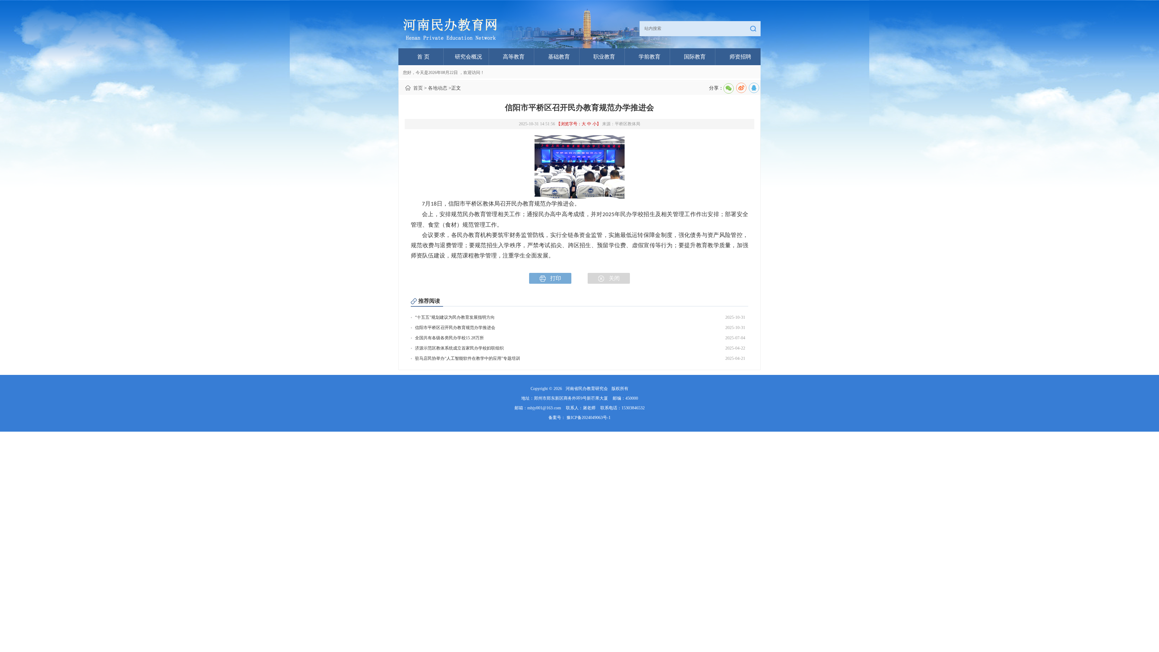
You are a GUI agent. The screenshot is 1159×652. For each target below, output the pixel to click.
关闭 (614, 278)
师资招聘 (740, 57)
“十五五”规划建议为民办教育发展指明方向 (455, 317)
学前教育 (649, 57)
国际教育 (695, 57)
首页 (418, 88)
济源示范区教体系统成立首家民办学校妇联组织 (459, 348)
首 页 (423, 57)
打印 (555, 278)
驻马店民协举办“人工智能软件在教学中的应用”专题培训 (467, 358)
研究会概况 (468, 57)
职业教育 (604, 57)
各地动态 (437, 88)
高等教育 (514, 57)
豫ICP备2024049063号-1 (589, 417)
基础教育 (559, 57)
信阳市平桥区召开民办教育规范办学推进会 (455, 327)
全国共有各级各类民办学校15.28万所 (449, 338)
